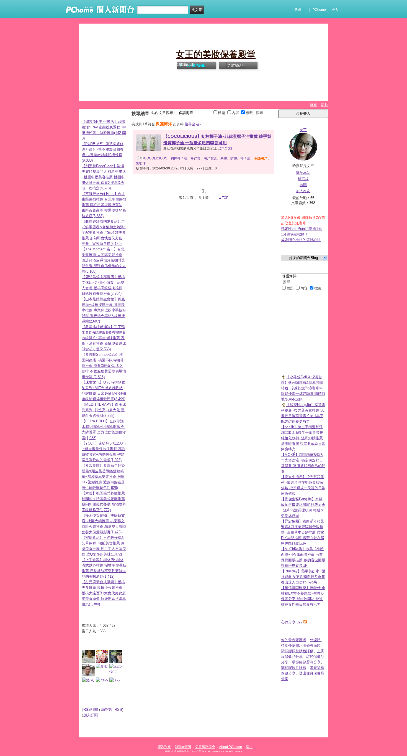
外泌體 (315, 640)
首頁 (313, 105)
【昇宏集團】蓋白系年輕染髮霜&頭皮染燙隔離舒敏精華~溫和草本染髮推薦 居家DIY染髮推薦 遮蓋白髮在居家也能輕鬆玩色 (302, 532)
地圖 (303, 185)
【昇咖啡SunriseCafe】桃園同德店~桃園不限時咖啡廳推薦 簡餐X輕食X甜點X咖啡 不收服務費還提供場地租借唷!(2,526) (104, 365)
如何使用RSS (111, 709)
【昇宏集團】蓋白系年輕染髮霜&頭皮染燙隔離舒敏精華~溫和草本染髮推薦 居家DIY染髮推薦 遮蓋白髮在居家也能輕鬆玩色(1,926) (103, 476)
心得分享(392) (292, 622)
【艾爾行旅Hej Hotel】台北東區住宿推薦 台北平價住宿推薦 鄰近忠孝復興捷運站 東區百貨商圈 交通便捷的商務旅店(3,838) (104, 205)
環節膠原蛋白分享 (306, 662)
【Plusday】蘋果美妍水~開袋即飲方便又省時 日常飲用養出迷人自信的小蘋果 (303, 576)
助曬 (223, 158)
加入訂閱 (90, 715)
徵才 (249, 747)
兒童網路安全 (205, 747)
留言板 (303, 179)
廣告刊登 (164, 747)
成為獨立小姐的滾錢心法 (301, 240)
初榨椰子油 (179, 158)
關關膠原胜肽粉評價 (297, 651)
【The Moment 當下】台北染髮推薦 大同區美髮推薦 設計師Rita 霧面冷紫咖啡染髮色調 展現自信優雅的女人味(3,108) (104, 260)
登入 (335, 10)
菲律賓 (195, 158)
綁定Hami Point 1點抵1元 (301, 229)
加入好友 (303, 191)
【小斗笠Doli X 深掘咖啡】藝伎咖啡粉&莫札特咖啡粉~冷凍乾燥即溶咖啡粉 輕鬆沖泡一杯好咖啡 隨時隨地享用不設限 (303, 388)
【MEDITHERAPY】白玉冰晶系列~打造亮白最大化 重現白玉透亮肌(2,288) (104, 410)
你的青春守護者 (293, 640)
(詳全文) (226, 148)
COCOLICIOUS (155, 158)
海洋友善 (210, 158)
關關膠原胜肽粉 (293, 668)
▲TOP (223, 198)
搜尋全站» (193, 124)
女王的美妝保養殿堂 (216, 54)
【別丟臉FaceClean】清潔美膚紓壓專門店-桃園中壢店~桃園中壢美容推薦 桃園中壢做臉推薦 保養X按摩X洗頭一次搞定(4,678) (104, 177)
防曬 (233, 158)
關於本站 (303, 173)
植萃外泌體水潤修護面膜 (301, 645)
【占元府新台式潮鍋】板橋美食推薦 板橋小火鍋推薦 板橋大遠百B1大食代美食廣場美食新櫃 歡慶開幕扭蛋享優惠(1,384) (104, 593)
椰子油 (245, 158)
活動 (324, 105)
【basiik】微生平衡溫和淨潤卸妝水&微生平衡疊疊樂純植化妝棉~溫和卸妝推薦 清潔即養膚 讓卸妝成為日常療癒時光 (303, 438)
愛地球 (141, 163)
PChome (319, 10)
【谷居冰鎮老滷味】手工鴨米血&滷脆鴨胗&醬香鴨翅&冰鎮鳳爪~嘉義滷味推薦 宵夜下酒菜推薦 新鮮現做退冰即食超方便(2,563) (104, 338)
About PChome (230, 747)
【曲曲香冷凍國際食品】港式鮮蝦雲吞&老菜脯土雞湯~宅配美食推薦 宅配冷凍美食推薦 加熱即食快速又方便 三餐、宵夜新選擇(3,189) (104, 232)
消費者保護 (183, 747)
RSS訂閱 (90, 709)
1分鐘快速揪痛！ (294, 234)
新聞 (297, 10)
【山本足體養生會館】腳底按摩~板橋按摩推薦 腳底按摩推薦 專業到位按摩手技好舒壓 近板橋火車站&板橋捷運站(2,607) (104, 310)
